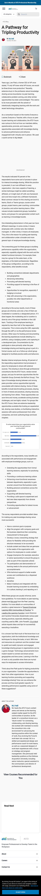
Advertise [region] (10, 581)
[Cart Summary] (36, 9)
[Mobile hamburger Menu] (4, 8)
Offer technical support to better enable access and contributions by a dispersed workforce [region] (22, 575)
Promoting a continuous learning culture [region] (22, 477)
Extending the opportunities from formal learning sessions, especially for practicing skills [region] (22, 471)
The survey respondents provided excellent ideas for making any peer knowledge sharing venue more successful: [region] (20, 517)
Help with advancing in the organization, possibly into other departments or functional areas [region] (22, 299)
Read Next (9, 806)
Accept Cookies (20, 892)
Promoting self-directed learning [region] (19, 282)
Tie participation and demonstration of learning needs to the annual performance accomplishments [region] (22, 566)
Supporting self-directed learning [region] (19, 494)
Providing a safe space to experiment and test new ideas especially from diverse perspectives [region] (22, 499)
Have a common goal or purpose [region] (19, 526)
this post (14, 602)
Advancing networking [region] (15, 279)
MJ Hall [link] (11, 38)
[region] (20, 886)
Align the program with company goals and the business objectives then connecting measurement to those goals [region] (23, 532)
